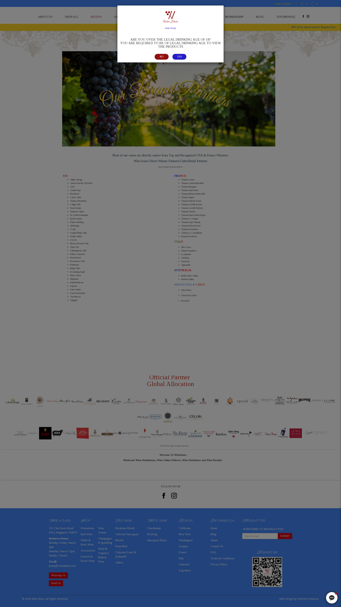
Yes (179, 56)
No (162, 56)
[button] (331, 597)
